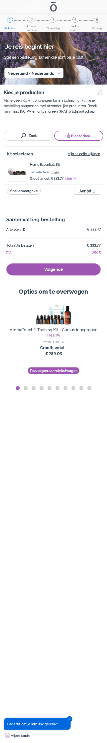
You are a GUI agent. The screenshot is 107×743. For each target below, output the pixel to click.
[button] (18, 388)
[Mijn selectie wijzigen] (98, 92)
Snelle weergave (24, 190)
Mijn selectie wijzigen (84, 153)
